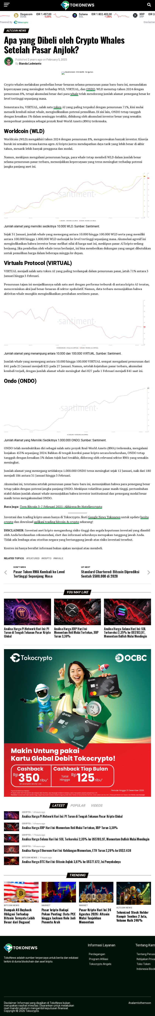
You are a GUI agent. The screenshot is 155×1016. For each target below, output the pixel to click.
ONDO (90, 89)
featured (34, 558)
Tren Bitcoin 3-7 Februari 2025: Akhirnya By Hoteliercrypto (61, 506)
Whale (59, 558)
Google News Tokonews (104, 517)
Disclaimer (149, 22)
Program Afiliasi (98, 959)
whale (74, 94)
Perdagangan (97, 954)
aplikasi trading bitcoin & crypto (56, 522)
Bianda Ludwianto (30, 63)
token (57, 107)
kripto (47, 558)
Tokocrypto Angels (100, 964)
